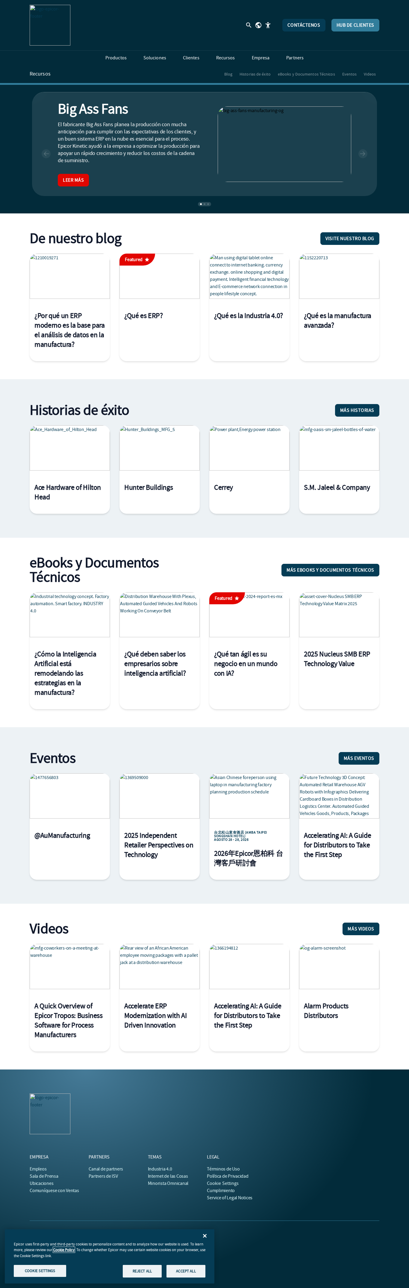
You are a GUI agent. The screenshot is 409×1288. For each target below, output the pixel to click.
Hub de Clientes (355, 25)
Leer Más (73, 180)
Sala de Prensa (44, 1176)
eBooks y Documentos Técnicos (306, 74)
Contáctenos (303, 25)
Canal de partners (106, 1169)
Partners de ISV (103, 1176)
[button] (46, 153)
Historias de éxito (255, 74)
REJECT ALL (142, 1270)
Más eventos (359, 758)
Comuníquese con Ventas (54, 1191)
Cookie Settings (223, 1183)
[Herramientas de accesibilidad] (268, 25)
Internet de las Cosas (168, 1176)
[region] (109, 1256)
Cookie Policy (64, 1249)
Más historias (357, 410)
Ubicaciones (41, 1183)
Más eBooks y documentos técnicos (330, 570)
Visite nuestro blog (349, 239)
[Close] (204, 1235)
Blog (228, 74)
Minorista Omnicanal (168, 1183)
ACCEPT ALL (186, 1270)
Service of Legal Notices (229, 1198)
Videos (370, 74)
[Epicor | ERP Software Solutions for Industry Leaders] (50, 25)
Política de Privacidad (228, 1176)
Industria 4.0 (160, 1169)
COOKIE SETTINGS (40, 1270)
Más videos (361, 929)
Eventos (349, 74)
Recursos (40, 74)
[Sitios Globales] (258, 25)
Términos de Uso (223, 1169)
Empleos (38, 1169)
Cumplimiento (221, 1191)
